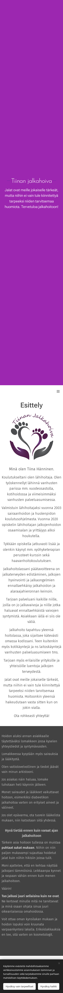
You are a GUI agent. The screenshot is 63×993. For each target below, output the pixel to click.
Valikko (58, 391)
